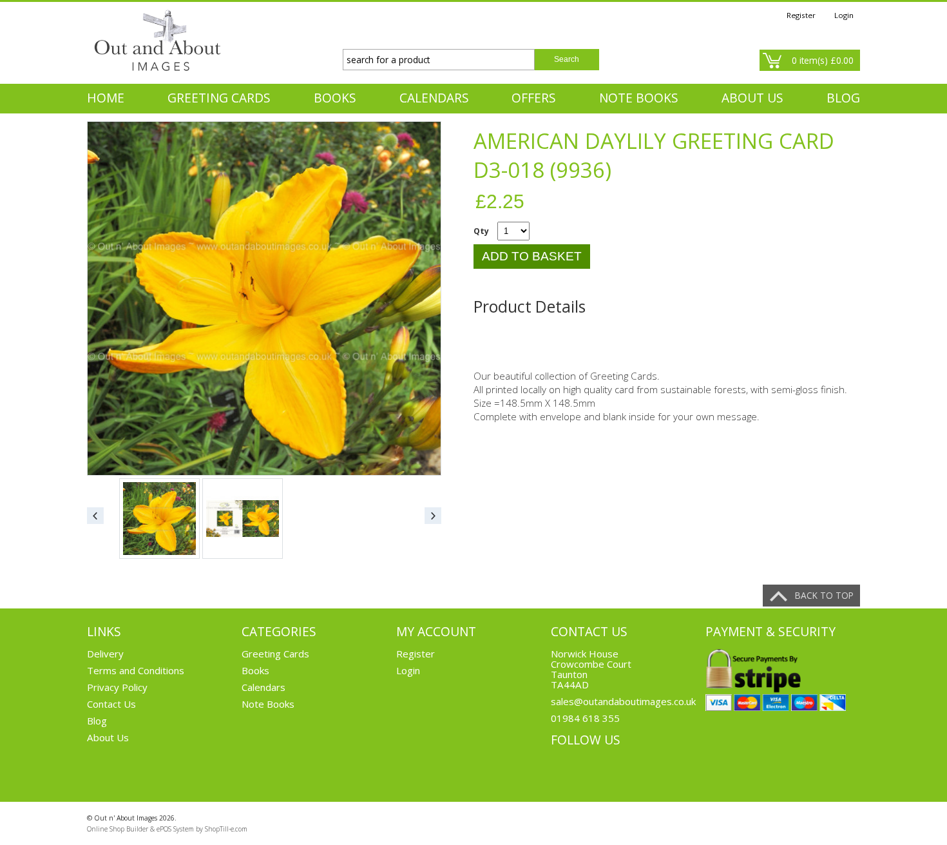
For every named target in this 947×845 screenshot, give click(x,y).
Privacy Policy (117, 687)
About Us (108, 737)
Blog (843, 98)
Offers (534, 98)
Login (844, 15)
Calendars (434, 98)
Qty (481, 231)
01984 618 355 (585, 718)
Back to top (824, 595)
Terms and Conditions (135, 670)
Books (335, 98)
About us (752, 98)
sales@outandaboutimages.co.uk (623, 701)
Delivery (105, 653)
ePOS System (175, 828)
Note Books (638, 98)
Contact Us (111, 703)
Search (566, 59)
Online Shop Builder (117, 828)
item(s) (823, 60)
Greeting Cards (219, 98)
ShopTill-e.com (226, 828)
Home (105, 98)
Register (801, 15)
